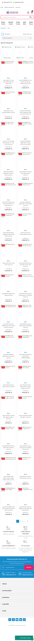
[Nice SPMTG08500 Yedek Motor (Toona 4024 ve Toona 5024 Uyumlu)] (25, 129)
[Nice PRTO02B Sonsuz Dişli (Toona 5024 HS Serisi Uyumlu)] (8, 190)
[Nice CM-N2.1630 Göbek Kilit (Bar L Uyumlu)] (25, 403)
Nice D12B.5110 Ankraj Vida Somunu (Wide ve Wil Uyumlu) (25, 447)
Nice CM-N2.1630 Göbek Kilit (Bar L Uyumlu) (25, 416)
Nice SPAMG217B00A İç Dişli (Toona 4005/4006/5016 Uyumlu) (25, 356)
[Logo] (12, 12)
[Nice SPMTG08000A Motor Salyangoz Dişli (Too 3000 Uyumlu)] (25, 99)
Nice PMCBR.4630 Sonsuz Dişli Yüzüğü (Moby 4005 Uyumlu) (8, 478)
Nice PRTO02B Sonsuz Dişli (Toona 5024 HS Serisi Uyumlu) (8, 203)
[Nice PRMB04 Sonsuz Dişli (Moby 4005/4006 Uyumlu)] (25, 312)
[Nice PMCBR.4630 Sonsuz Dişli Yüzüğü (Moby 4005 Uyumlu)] (8, 464)
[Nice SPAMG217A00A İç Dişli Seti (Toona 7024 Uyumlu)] (25, 251)
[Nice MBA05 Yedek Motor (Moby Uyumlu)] (8, 282)
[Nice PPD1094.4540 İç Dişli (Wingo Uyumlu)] (25, 464)
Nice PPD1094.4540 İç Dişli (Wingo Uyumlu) (25, 477)
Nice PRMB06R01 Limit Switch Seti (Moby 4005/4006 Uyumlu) (25, 82)
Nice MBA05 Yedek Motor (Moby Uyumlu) (8, 294)
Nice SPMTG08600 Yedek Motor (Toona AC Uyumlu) (8, 356)
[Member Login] (28, 12)
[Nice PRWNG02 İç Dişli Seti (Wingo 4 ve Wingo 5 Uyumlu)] (25, 282)
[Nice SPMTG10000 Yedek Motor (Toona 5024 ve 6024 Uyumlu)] (8, 312)
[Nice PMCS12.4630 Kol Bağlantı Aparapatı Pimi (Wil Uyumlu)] (25, 495)
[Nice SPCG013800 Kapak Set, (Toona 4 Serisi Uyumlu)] (8, 160)
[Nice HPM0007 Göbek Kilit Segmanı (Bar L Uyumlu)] (8, 403)
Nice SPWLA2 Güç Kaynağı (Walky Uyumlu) (8, 111)
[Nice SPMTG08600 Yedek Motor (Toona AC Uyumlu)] (8, 343)
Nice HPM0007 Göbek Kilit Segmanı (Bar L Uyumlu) (8, 417)
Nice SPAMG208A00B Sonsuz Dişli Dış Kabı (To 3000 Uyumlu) (8, 508)
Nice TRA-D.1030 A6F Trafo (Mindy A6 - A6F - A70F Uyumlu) (8, 142)
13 (27, 521)
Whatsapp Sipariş (25, 638)
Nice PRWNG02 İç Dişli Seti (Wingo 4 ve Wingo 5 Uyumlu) (25, 295)
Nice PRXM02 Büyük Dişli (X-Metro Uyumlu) (8, 385)
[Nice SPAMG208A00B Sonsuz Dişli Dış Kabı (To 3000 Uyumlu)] (8, 495)
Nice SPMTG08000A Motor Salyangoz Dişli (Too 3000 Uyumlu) (25, 112)
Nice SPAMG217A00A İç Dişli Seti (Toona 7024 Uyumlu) (25, 264)
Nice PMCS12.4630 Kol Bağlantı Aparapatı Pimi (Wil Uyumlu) (25, 508)
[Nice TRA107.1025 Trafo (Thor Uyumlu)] (8, 251)
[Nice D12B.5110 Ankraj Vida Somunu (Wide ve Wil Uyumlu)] (25, 434)
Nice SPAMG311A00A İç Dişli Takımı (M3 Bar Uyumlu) (8, 447)
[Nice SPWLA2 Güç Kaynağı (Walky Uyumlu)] (8, 99)
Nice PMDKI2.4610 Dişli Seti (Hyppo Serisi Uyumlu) (25, 173)
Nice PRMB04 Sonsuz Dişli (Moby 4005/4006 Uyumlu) (25, 325)
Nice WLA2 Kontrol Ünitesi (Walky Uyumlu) (25, 233)
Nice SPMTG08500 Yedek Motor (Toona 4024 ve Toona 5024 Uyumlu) (25, 142)
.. (25, 521)
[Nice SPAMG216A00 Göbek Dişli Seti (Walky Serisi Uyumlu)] (8, 221)
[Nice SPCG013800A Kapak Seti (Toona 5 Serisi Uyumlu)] (25, 190)
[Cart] (31, 12)
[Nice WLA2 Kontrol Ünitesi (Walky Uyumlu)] (25, 221)
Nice (9, 28)
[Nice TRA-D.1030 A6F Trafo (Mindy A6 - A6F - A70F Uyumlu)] (8, 129)
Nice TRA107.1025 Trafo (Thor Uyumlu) (8, 263)
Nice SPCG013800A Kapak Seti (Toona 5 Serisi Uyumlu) (25, 203)
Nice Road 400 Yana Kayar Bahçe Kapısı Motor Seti (8, 82)
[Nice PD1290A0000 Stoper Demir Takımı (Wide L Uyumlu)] (25, 373)
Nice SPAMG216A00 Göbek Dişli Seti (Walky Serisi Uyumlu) (9, 234)
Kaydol (28, 567)
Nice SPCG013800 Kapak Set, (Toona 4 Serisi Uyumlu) (8, 173)
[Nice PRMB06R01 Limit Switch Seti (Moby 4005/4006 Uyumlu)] (25, 68)
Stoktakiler (7, 34)
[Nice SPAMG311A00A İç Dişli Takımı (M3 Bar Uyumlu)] (8, 434)
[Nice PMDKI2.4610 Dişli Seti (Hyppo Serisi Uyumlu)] (25, 160)
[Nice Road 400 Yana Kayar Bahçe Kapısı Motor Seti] (8, 68)
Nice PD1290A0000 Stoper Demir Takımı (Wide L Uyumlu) (25, 386)
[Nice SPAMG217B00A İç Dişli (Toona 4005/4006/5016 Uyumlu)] (25, 343)
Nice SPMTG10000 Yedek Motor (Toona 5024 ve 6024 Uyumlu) (8, 325)
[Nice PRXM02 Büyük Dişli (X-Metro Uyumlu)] (8, 373)
